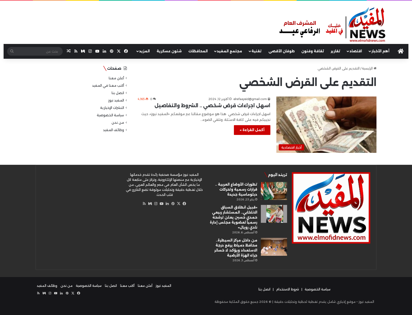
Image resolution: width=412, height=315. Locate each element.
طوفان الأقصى (281, 51)
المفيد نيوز (116, 100)
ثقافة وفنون (312, 51)
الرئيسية (368, 68)
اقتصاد (356, 51)
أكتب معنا (127, 286)
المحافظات (198, 51)
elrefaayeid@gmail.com (250, 99)
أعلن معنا (116, 78)
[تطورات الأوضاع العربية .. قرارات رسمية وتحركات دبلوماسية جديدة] (274, 191)
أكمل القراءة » (252, 130)
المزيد (144, 51)
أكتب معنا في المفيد (108, 85)
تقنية (257, 51)
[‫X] (178, 204)
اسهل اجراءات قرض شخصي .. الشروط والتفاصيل (212, 105)
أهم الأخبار (380, 51)
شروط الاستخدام (287, 289)
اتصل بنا (118, 93)
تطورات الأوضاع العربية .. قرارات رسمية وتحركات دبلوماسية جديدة (236, 189)
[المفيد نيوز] (343, 25)
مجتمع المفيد (229, 51)
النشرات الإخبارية (112, 108)
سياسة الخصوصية (110, 115)
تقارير (335, 51)
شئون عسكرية (169, 51)
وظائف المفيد (113, 130)
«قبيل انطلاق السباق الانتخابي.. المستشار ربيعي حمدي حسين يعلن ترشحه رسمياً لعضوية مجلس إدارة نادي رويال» (233, 217)
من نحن (118, 122)
